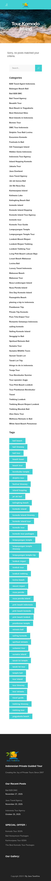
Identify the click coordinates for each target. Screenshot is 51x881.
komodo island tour (22, 521)
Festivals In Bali (16, 142)
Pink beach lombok (21, 617)
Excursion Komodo (18, 137)
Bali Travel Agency (17, 98)
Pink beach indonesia (23, 605)
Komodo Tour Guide (18, 224)
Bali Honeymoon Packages (17, 836)
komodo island (16, 205)
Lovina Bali (14, 263)
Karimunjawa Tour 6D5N (15, 840)
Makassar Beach (16, 273)
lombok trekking (20, 574)
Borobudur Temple (21, 472)
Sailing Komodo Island (19, 331)
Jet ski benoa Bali (17, 181)
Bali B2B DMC (15, 93)
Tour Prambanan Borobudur (22, 390)
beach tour (18, 465)
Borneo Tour (15, 123)
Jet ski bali (17, 496)
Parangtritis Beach (17, 297)
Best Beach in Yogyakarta (21, 108)
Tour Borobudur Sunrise (20, 375)
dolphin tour (18, 478)
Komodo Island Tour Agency (22, 215)
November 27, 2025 (14, 794)
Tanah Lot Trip (16, 360)
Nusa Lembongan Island (20, 283)
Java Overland (16, 171)
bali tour (16, 453)
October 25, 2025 (13, 814)
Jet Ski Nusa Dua (17, 186)
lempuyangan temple (22, 540)
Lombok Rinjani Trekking (21, 244)
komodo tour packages (23, 534)
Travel (12, 394)
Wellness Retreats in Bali (20, 419)
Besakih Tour (15, 103)
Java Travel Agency (18, 176)
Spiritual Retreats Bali (19, 341)
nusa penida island (21, 598)
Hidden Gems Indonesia (20, 152)
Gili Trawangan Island (19, 147)
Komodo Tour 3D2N (13, 831)
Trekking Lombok (17, 399)
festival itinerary (20, 484)
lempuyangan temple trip (24, 555)
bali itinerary (18, 447)
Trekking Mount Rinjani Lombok (24, 404)
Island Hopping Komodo (20, 161)
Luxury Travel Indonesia (20, 268)
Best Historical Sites (18, 113)
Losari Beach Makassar (20, 258)
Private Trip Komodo (18, 312)
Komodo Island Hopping (20, 210)
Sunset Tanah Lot (17, 356)
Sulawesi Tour (19, 648)
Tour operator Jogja (18, 380)
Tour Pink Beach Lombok (21, 385)
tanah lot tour (19, 667)
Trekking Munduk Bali (19, 409)
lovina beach (18, 580)
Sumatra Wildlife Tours (19, 351)
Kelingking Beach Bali (19, 200)
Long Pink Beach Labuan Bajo (23, 254)
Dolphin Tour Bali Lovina (20, 132)
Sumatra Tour (15, 346)
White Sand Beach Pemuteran (23, 424)
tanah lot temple (20, 660)
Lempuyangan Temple (19, 229)
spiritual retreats (20, 642)
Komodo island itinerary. (24, 515)
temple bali (18, 673)
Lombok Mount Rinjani (19, 239)
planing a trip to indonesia (21, 302)
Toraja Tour (14, 370)
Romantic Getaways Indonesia (23, 322)
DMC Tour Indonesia (18, 127)
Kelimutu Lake (16, 195)
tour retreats (18, 691)
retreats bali (18, 629)
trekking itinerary (20, 704)
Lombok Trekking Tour (19, 249)
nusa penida (18, 592)
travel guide (18, 698)
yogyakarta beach (21, 716)
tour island (18, 679)
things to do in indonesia (21, 365)
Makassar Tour (16, 278)
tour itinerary (18, 685)
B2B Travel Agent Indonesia (22, 84)
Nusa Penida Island (18, 288)
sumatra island (19, 654)
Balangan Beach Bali (19, 89)
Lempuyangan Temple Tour (22, 234)
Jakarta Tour (15, 166)
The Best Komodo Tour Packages (19, 845)
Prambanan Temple (21, 623)
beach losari (18, 459)
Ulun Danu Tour (16, 414)
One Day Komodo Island (20, 292)
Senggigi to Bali (16, 336)
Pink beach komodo (22, 611)
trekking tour (18, 710)
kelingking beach (21, 503)
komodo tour (15, 220)
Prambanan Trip (16, 307)
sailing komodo (16, 326)
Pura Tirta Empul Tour (19, 317)
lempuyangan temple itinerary (22, 547)
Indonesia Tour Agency (20, 157)
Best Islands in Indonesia (21, 118)
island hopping (20, 490)
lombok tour (18, 567)
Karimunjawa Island (18, 190)
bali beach (17, 441)
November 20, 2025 (14, 804)
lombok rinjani (19, 561)
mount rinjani (19, 586)
